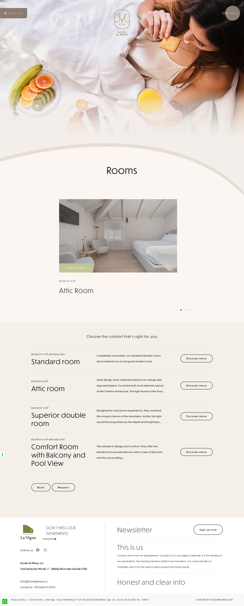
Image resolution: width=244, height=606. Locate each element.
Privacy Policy (19, 599)
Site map (50, 599)
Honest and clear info (151, 582)
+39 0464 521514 (45, 587)
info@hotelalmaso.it (34, 581)
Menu (234, 13)
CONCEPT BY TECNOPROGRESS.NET (214, 599)
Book (41, 487)
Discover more (196, 358)
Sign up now (208, 529)
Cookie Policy (36, 599)
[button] (181, 310)
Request (63, 487)
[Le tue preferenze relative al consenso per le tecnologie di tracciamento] (2, 454)
